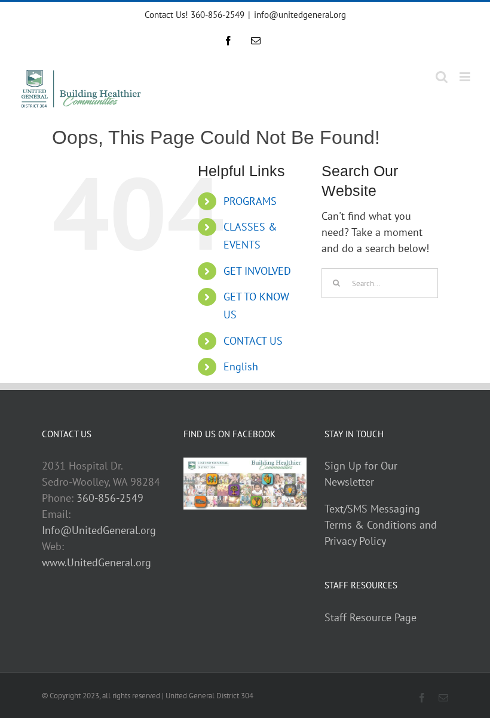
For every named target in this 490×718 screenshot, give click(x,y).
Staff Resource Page (370, 617)
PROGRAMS (250, 201)
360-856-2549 (109, 498)
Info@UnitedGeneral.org (99, 530)
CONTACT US (253, 341)
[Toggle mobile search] (442, 76)
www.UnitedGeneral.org (96, 562)
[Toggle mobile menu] (466, 76)
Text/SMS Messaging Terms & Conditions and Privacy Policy (380, 525)
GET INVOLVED (257, 271)
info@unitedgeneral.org (300, 14)
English (240, 366)
